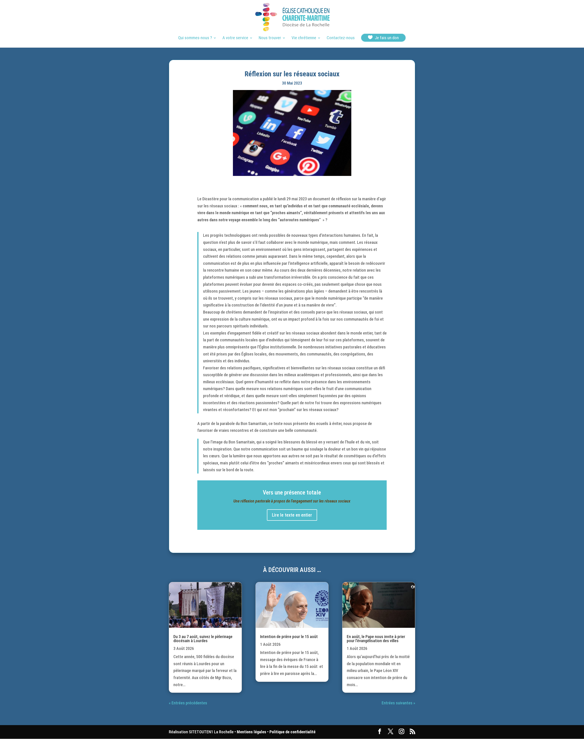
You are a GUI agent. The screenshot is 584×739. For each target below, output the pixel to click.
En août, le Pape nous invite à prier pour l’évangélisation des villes (376, 638)
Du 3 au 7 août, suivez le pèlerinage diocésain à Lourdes (202, 638)
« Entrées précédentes (188, 702)
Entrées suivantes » (398, 702)
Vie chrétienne (304, 38)
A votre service (235, 38)
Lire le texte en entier (292, 515)
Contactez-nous (341, 38)
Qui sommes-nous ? (195, 38)
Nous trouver (270, 38)
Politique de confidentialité (292, 731)
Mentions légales (251, 731)
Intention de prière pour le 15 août (289, 636)
